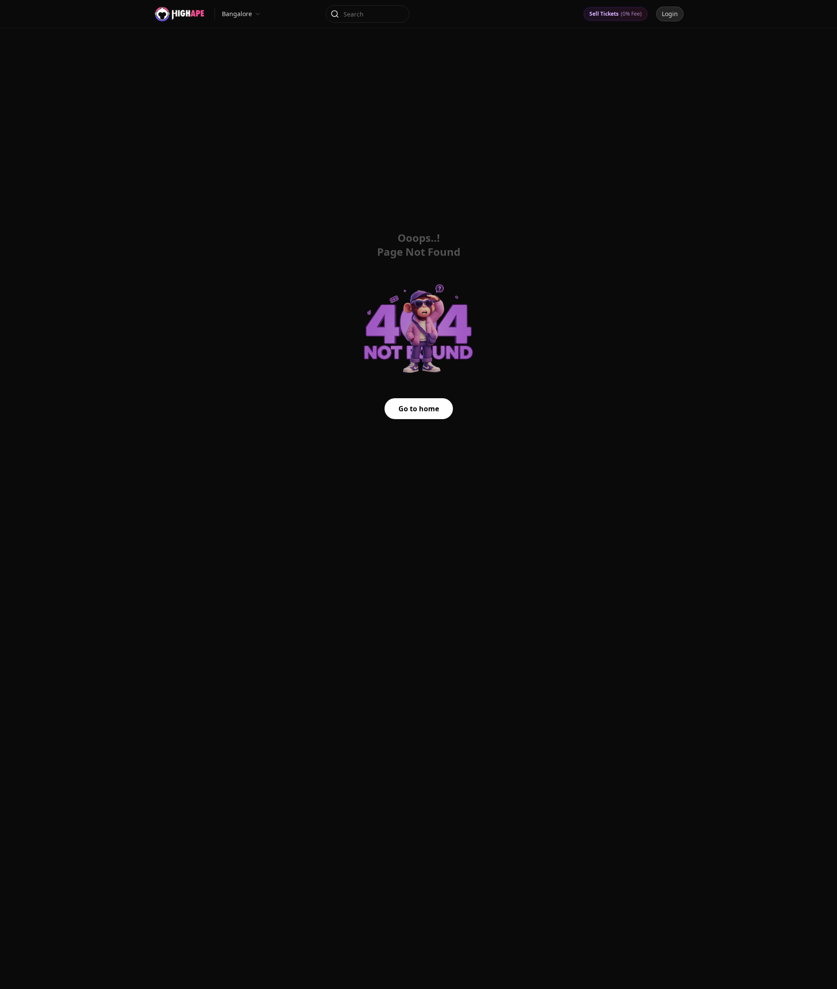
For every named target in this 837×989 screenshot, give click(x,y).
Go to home (418, 408)
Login (670, 14)
